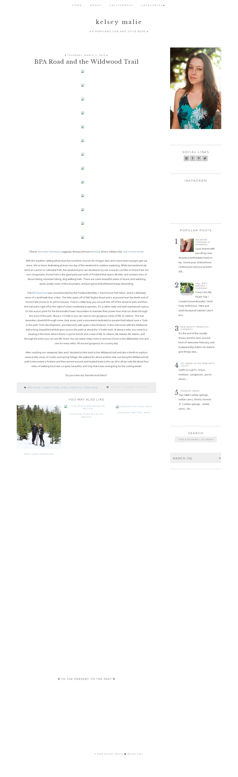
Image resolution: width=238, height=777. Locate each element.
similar (95, 251)
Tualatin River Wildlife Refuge (86, 415)
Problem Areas (190, 391)
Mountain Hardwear (49, 251)
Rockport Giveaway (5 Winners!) (202, 242)
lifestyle (75, 387)
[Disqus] (86, 518)
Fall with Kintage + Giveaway (201, 285)
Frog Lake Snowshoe (39, 454)
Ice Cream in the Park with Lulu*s (197, 364)
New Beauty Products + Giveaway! (195, 328)
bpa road (34, 387)
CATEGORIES (152, 5)
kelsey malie (119, 22)
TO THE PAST (102, 679)
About (96, 5)
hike (64, 387)
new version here (133, 251)
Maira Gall (136, 754)
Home (77, 5)
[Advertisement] (70, 722)
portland (91, 387)
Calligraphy (121, 5)
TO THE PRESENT (74, 679)
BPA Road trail (39, 292)
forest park (51, 387)
